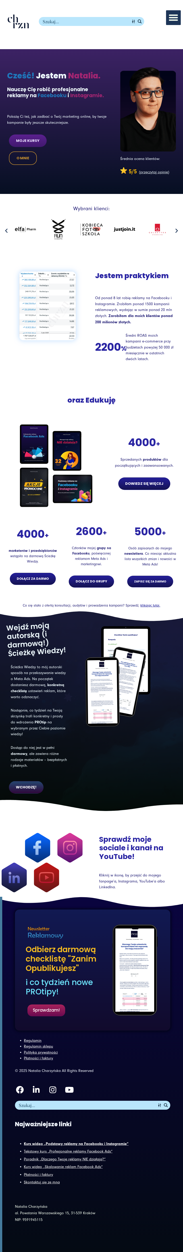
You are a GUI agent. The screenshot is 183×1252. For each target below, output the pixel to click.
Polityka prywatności (41, 1052)
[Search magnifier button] (140, 21)
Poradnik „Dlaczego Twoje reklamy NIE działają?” (65, 1159)
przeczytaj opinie (154, 172)
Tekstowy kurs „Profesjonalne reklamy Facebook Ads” (68, 1151)
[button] (173, 17)
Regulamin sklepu (38, 1046)
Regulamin (33, 1040)
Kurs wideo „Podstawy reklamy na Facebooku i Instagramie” (76, 1143)
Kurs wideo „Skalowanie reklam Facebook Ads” (63, 1167)
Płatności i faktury (38, 1174)
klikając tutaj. (150, 605)
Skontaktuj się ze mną (42, 1182)
